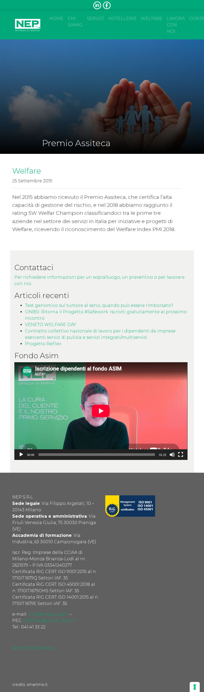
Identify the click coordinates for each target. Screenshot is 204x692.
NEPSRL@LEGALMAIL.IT (49, 620)
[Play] (21, 454)
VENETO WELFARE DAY (50, 324)
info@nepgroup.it (48, 614)
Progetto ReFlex (43, 343)
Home (56, 18)
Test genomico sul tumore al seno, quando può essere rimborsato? (99, 305)
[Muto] (172, 454)
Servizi (95, 18)
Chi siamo (75, 21)
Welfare (152, 18)
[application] (100, 411)
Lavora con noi (176, 25)
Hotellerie (122, 18)
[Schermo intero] (180, 454)
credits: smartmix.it (30, 684)
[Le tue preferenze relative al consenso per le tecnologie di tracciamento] (195, 687)
